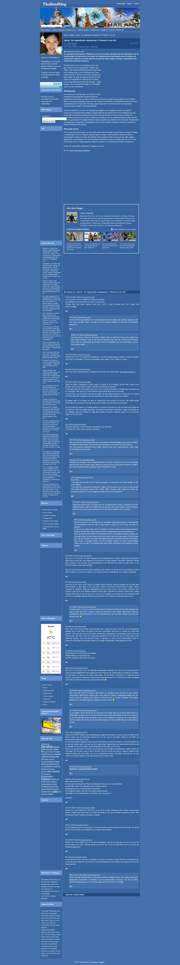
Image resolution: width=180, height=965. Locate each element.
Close (134, 99)
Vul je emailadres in (55, 117)
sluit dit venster (65, 123)
